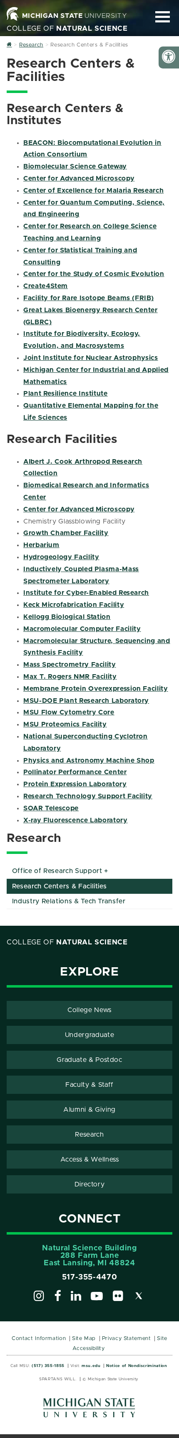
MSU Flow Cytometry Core (68, 712)
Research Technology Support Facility (87, 796)
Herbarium (41, 545)
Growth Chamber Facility (66, 533)
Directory (90, 1184)
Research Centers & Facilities (59, 886)
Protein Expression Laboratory (75, 784)
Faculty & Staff (89, 1084)
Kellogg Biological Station (67, 617)
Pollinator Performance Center (75, 772)
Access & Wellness (89, 1159)
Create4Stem (45, 286)
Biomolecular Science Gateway (75, 166)
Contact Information (39, 1338)
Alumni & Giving (89, 1109)
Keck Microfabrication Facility (73, 605)
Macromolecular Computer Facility (82, 629)
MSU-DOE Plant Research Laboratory (86, 700)
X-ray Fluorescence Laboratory (75, 820)
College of (67, 28)
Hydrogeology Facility (61, 557)
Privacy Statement (126, 1338)
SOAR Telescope (51, 808)
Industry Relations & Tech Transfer (69, 901)
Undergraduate (89, 1035)
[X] (139, 1297)
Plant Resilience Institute (65, 393)
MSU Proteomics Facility (65, 724)
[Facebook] (57, 1297)
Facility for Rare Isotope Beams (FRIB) (88, 298)
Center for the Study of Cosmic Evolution (93, 274)
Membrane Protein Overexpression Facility (95, 688)
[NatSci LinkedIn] (76, 1297)
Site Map (84, 1338)
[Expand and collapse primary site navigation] (162, 16)
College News (89, 1010)
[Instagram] (39, 1297)
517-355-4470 (89, 1277)
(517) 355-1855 (48, 1366)
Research (89, 1134)
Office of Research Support (57, 871)
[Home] (9, 45)
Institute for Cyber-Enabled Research (86, 592)
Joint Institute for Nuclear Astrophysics (90, 358)
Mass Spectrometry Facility (69, 664)
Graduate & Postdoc (89, 1059)
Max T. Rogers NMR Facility (70, 676)
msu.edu (91, 1366)
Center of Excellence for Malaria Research (93, 190)
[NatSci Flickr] (118, 1297)
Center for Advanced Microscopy (78, 178)
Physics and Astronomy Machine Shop (88, 760)
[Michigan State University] (89, 1411)
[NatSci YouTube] (97, 1297)
